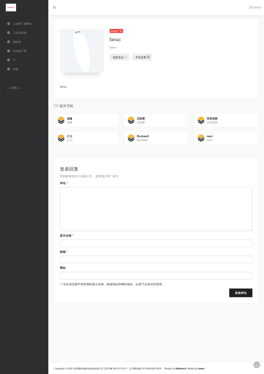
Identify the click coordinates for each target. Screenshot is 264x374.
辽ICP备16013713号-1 (116, 368)
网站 (63, 268)
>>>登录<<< (14, 88)
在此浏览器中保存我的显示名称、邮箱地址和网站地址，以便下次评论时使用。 (114, 284)
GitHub (256, 7)
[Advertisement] (156, 336)
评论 (64, 183)
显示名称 (66, 235)
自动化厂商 (116, 31)
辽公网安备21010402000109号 (145, 368)
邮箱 (64, 252)
